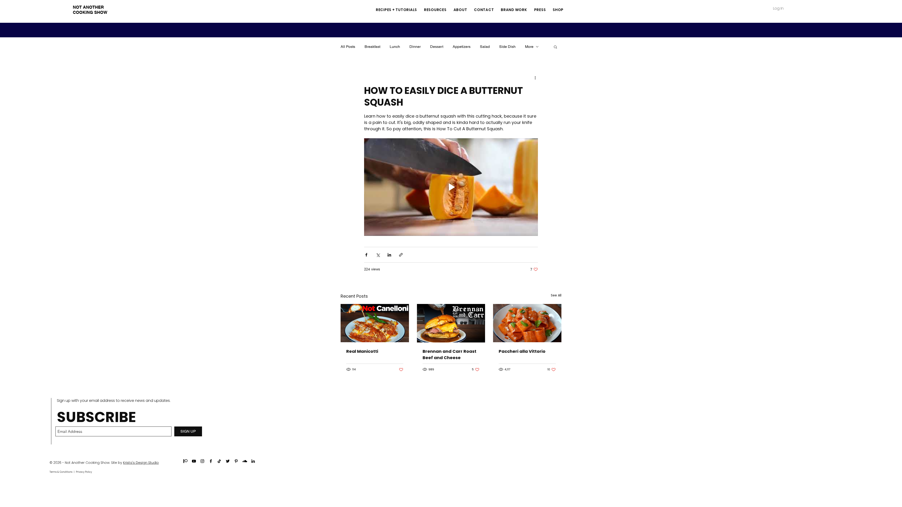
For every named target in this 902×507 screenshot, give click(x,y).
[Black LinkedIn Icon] (253, 461)
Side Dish (507, 46)
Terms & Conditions (61, 472)
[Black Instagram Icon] (202, 461)
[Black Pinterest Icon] (236, 461)
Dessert (436, 46)
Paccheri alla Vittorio (522, 351)
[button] (435, 10)
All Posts (348, 46)
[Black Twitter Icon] (227, 461)
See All (556, 295)
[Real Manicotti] (375, 323)
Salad (485, 46)
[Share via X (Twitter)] (378, 255)
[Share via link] (401, 255)
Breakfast (372, 46)
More (529, 46)
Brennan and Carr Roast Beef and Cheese (449, 354)
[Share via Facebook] (366, 255)
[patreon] (185, 461)
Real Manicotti (362, 351)
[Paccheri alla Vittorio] (527, 323)
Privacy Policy (84, 472)
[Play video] (451, 187)
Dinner (415, 46)
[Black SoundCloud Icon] (244, 461)
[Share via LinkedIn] (389, 255)
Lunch (395, 46)
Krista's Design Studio (141, 462)
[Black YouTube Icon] (193, 461)
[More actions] (535, 78)
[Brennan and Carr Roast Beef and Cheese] (451, 323)
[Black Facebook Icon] (210, 461)
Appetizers (461, 46)
